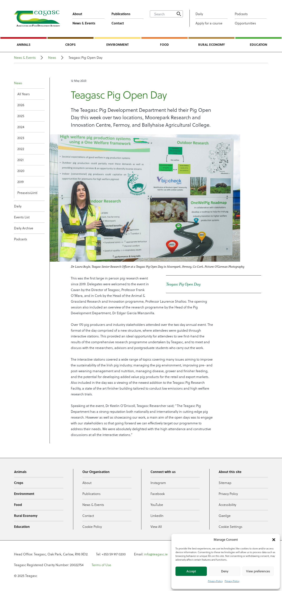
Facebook (157, 493)
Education (258, 44)
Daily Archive (23, 228)
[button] (274, 540)
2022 (20, 148)
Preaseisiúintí (27, 192)
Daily (199, 13)
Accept (191, 571)
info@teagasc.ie (156, 554)
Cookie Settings (230, 526)
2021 (20, 159)
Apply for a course (209, 23)
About (77, 13)
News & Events (83, 23)
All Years (23, 93)
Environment (117, 44)
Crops (70, 44)
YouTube (156, 504)
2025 (20, 115)
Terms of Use (101, 564)
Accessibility (227, 504)
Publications (120, 13)
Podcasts (241, 13)
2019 (20, 181)
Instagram (158, 482)
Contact (117, 23)
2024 (20, 126)
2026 (20, 104)
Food (164, 44)
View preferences (258, 571)
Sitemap (225, 482)
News (52, 57)
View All (156, 526)
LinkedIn (157, 515)
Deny (224, 571)
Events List (22, 217)
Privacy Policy (215, 581)
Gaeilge (225, 515)
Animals (23, 44)
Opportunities (245, 23)
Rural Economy (211, 44)
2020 (20, 170)
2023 (20, 137)
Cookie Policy (92, 526)
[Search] (179, 13)
